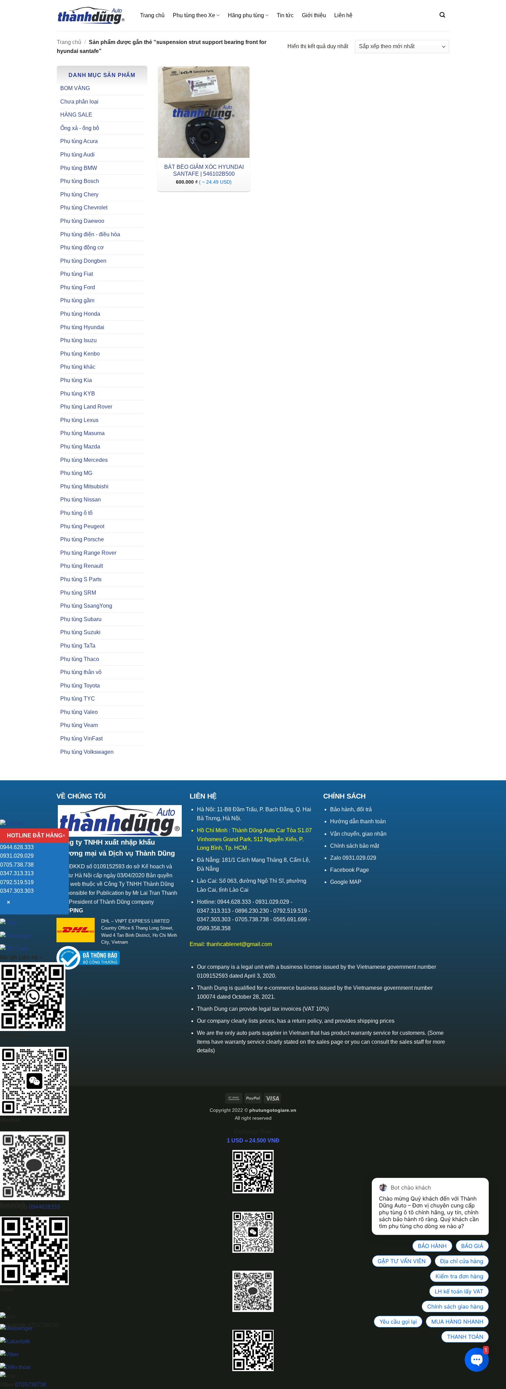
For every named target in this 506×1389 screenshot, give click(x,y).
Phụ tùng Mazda (80, 446)
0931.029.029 (17, 856)
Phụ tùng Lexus (79, 420)
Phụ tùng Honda (80, 314)
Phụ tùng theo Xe (194, 15)
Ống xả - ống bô (79, 128)
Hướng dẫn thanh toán (358, 821)
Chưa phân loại (79, 102)
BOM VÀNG (75, 88)
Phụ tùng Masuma (82, 433)
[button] (442, 15)
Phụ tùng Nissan (80, 499)
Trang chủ (152, 15)
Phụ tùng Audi (77, 155)
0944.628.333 (17, 847)
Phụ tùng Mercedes (84, 460)
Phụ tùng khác (77, 367)
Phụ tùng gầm (77, 300)
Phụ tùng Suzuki (80, 632)
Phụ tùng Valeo (79, 712)
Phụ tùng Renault (81, 566)
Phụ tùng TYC (77, 699)
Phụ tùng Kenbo (80, 354)
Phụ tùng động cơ (82, 247)
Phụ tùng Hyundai (82, 327)
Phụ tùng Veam (79, 725)
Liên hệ (343, 15)
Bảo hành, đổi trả (351, 809)
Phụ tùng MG (76, 473)
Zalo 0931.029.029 (353, 858)
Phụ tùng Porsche (82, 539)
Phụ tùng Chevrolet (83, 207)
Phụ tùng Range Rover (88, 553)
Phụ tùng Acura (79, 141)
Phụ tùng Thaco (79, 659)
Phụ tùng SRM (78, 593)
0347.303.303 (17, 891)
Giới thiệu (314, 15)
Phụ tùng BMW (78, 168)
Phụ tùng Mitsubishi (84, 486)
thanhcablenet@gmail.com (239, 944)
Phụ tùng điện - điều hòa (90, 234)
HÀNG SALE (76, 115)
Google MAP (345, 882)
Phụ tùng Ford (77, 287)
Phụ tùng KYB (77, 394)
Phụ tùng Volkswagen (87, 752)
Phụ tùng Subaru (81, 619)
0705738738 (30, 1385)
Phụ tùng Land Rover (86, 407)
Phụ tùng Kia (76, 380)
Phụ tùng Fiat (76, 274)
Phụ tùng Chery (79, 194)
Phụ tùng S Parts (81, 579)
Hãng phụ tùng (246, 15)
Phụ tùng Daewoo (82, 221)
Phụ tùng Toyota (80, 685)
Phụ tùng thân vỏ (81, 672)
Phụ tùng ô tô (76, 513)
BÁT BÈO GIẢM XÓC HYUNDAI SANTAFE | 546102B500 (204, 170)
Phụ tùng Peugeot (82, 526)
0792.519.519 (17, 882)
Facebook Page (349, 870)
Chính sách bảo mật (354, 846)
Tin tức (285, 15)
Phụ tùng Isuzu (78, 340)
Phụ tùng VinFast (81, 738)
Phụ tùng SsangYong (86, 606)
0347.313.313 (17, 873)
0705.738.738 (17, 865)
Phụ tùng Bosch (79, 181)
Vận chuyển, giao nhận (358, 834)
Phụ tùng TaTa (77, 646)
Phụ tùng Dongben (83, 261)
